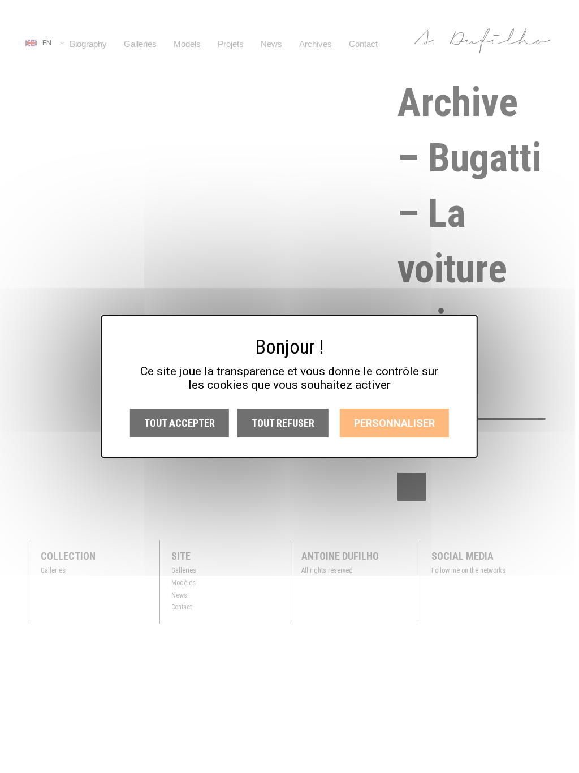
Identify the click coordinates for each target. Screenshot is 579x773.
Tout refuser (283, 423)
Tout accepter (179, 423)
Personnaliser (394, 423)
